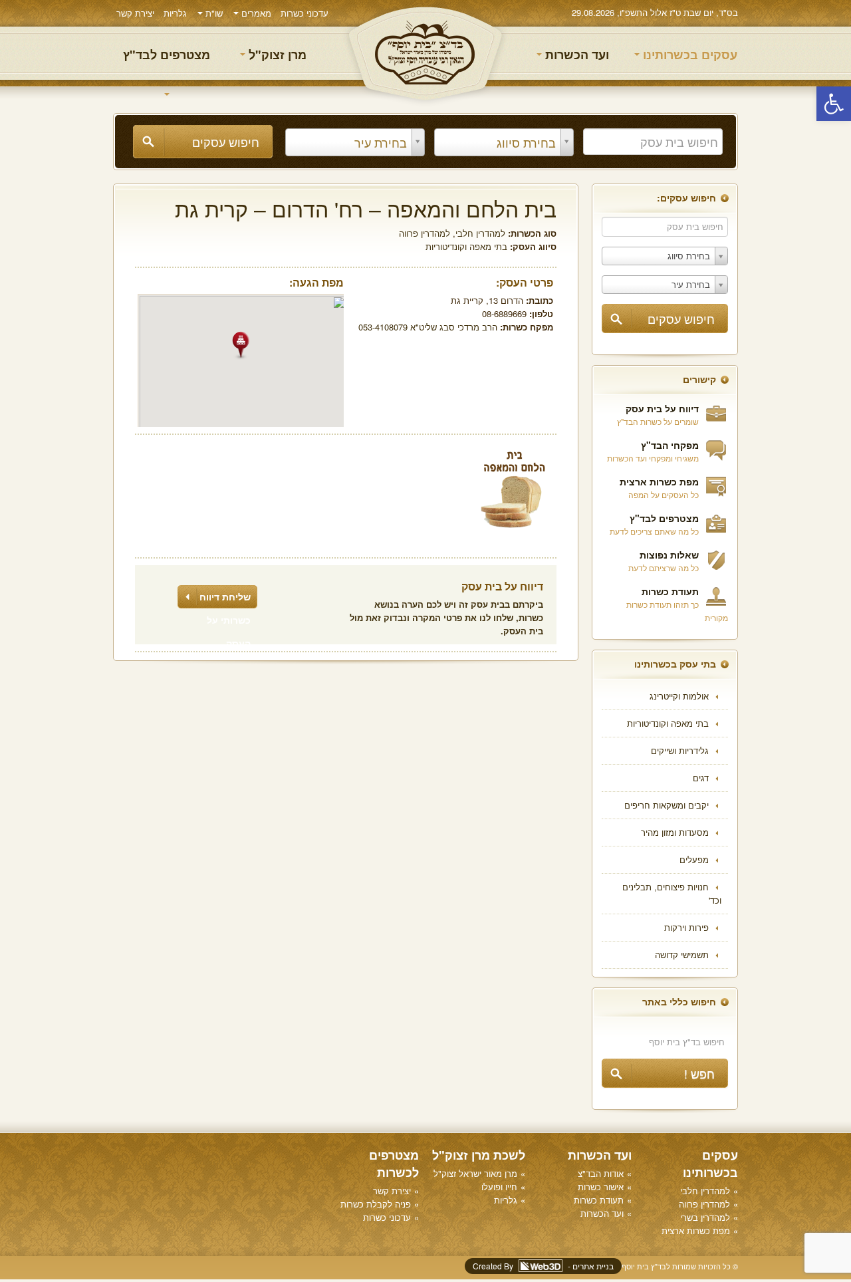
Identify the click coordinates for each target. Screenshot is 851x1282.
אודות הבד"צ (601, 1173)
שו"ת (213, 13)
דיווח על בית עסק (662, 408)
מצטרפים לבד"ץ (166, 54)
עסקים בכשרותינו (688, 54)
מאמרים (255, 13)
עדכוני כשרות (304, 13)
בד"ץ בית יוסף (425, 53)
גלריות (175, 13)
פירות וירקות (686, 927)
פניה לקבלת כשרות (375, 1204)
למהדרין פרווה (424, 233)
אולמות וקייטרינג (679, 696)
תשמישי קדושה (682, 954)
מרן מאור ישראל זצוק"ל (475, 1173)
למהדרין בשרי (705, 1217)
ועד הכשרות (575, 54)
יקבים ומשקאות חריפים (666, 805)
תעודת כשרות (670, 591)
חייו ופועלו (499, 1186)
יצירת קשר (135, 13)
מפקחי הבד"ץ (670, 444)
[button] (833, 103)
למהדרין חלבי (480, 233)
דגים (701, 777)
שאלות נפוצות (669, 554)
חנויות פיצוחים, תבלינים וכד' (671, 893)
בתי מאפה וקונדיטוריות (668, 723)
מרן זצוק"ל (275, 54)
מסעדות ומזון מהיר (675, 832)
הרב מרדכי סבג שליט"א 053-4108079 (427, 326)
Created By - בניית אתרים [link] (543, 1265)
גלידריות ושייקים (680, 750)
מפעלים (694, 859)
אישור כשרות (601, 1186)
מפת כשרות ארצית (659, 481)
